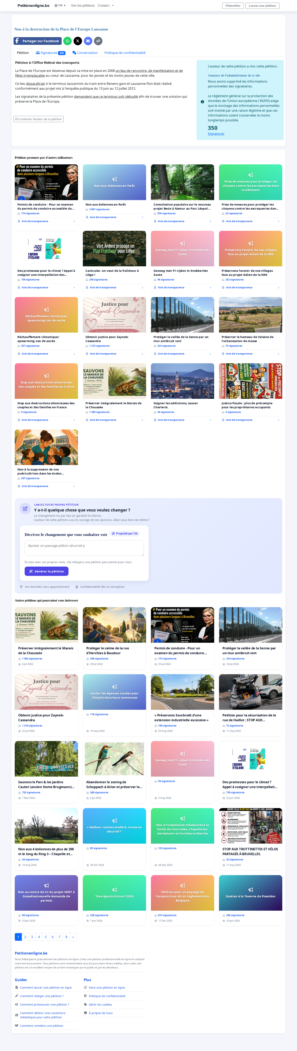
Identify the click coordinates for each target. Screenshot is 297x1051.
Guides (21, 979)
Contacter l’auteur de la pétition (40, 119)
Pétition (23, 52)
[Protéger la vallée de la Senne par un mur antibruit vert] (182, 327)
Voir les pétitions (83, 5)
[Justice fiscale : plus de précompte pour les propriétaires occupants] (250, 394)
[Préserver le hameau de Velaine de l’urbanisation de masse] (250, 327)
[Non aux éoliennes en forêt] (114, 193)
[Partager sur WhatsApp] (67, 41)
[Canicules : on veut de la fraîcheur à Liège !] (114, 261)
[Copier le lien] (98, 41)
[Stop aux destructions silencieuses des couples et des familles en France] (46, 394)
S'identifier (233, 5)
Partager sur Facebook (41, 41)
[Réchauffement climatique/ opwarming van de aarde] (46, 327)
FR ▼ (62, 5)
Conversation (87, 52)
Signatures (52, 52)
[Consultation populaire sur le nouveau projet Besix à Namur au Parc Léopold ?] (182, 195)
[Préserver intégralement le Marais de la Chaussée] (114, 394)
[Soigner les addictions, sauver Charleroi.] (182, 394)
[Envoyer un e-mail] (88, 41)
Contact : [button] (104, 5)
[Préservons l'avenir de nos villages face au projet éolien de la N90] (250, 261)
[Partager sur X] (78, 41)
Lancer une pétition (262, 5)
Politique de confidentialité (124, 52)
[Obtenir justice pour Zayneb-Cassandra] (114, 327)
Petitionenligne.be (33, 5)
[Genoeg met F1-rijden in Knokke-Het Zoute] (182, 261)
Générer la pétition (49, 571)
